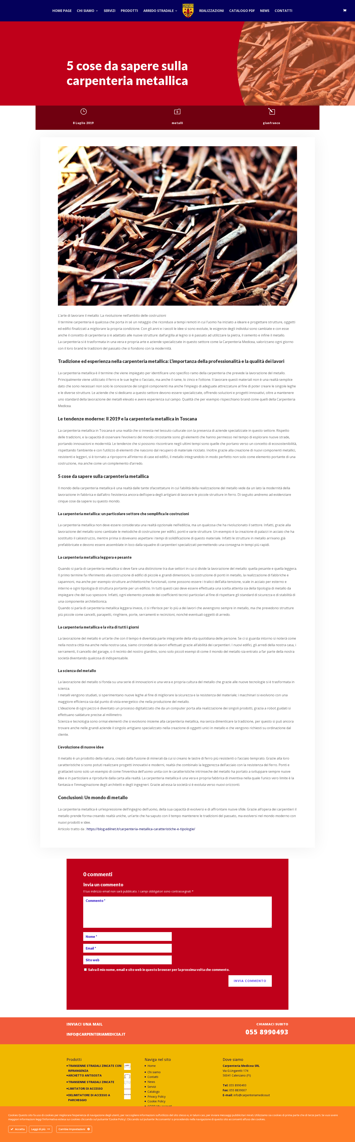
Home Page (61, 11)
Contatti (283, 11)
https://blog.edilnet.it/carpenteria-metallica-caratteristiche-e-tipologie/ (140, 829)
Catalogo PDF (242, 11)
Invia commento (250, 981)
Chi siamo (85, 11)
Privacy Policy (157, 1096)
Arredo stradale (158, 11)
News (264, 11)
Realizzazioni (211, 11)
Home (152, 1066)
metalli (177, 123)
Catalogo (154, 1092)
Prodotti (129, 11)
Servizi (109, 11)
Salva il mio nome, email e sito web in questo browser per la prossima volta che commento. (158, 970)
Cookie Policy (156, 1101)
